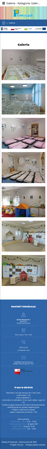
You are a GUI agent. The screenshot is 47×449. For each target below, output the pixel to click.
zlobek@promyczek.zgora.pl (23, 362)
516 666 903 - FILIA (24, 350)
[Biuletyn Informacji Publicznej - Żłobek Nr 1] (23, 372)
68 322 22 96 (23, 347)
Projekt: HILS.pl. (17, 444)
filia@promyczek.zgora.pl (21, 364)
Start (4, 22)
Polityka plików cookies (35, 444)
